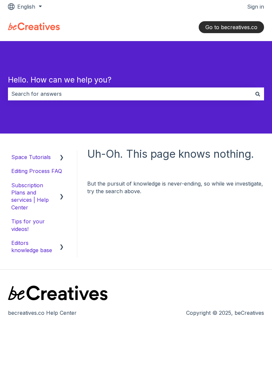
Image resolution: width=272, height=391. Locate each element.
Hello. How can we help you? (59, 79)
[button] (61, 157)
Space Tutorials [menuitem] (31, 157)
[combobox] (129, 93)
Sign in (255, 6)
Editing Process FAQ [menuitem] (36, 171)
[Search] (257, 93)
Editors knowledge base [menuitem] (31, 246)
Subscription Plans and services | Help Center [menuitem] (30, 196)
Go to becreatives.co (231, 27)
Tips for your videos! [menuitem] (28, 225)
